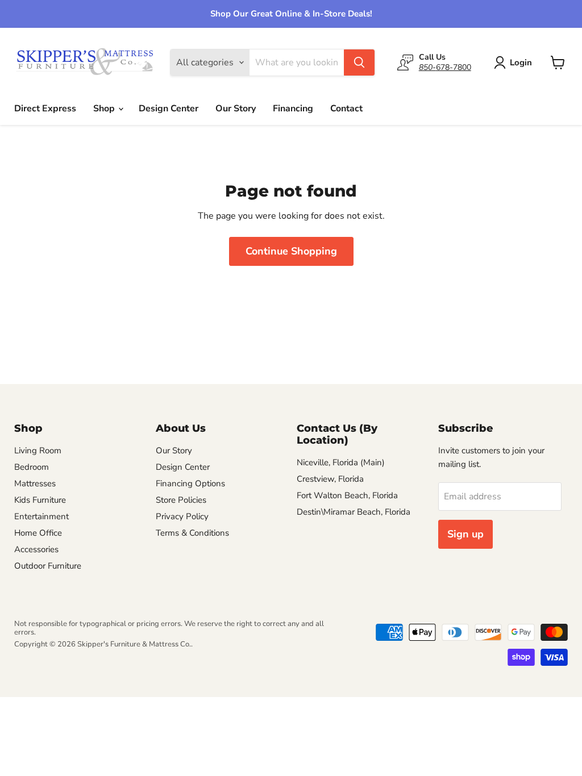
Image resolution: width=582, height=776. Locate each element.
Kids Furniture (40, 500)
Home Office (38, 533)
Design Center (168, 108)
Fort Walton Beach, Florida (347, 495)
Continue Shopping (291, 251)
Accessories (36, 549)
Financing (293, 108)
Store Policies (181, 500)
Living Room (37, 450)
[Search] (359, 62)
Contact (346, 108)
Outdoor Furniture (47, 565)
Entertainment (41, 516)
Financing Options (190, 483)
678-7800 (445, 67)
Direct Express (45, 108)
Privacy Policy (182, 516)
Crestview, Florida (330, 479)
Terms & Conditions (192, 533)
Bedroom (31, 467)
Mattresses (35, 483)
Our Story (235, 108)
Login (521, 62)
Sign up (465, 534)
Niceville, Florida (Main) (341, 462)
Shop (105, 108)
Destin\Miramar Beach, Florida (353, 512)
